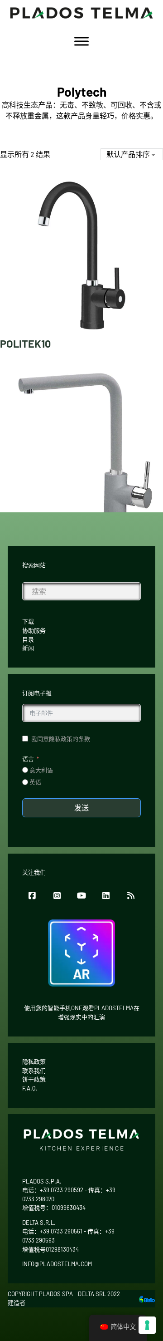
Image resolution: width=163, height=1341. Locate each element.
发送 (81, 807)
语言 (28, 758)
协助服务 (34, 630)
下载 (28, 621)
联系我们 (34, 1070)
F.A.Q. (30, 1088)
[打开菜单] (81, 41)
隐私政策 (34, 1061)
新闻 (28, 648)
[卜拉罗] (147, 1298)
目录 (28, 639)
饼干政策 (34, 1079)
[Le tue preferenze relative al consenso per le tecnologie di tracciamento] (147, 1325)
